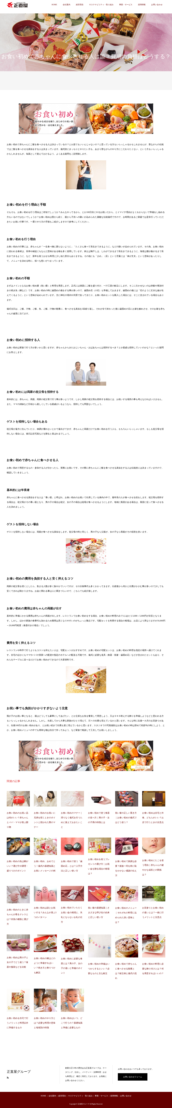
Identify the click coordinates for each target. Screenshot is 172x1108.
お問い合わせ (156, 5)
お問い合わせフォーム (132, 1077)
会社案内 (66, 5)
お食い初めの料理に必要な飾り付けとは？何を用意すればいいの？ (153, 968)
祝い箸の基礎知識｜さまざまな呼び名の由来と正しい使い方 (99, 912)
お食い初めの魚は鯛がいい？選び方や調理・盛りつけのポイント (17, 866)
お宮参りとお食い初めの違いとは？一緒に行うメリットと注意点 (153, 912)
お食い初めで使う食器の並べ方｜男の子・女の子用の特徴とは (99, 817)
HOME (54, 5)
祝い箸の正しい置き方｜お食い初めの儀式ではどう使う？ (126, 817)
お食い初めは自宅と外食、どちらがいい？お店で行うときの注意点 (153, 817)
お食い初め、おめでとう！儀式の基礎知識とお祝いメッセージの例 (44, 866)
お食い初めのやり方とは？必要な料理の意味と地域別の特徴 (44, 1023)
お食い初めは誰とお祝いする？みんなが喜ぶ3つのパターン (45, 912)
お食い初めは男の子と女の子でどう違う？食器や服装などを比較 (17, 962)
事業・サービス (125, 5)
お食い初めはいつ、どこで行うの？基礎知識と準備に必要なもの (71, 1023)
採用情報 (142, 5)
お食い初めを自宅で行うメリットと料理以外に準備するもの (17, 1023)
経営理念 (79, 5)
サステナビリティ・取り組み (101, 5)
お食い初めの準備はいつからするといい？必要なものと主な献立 (99, 968)
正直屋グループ (19, 1071)
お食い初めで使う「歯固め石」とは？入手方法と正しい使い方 (71, 866)
